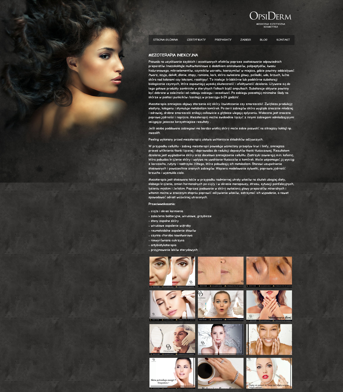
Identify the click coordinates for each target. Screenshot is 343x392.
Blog (264, 39)
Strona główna (165, 39)
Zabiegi (246, 39)
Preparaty (223, 39)
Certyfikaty (196, 39)
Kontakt (283, 39)
